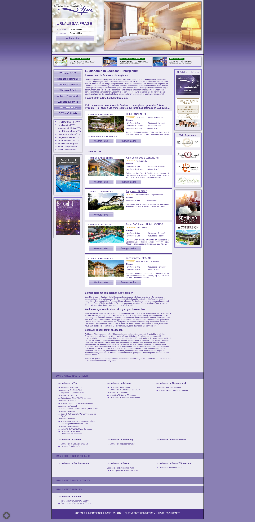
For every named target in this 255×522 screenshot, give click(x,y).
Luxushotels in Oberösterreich (171, 383)
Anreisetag (62, 29)
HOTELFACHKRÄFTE (169, 513)
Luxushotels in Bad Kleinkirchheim (74, 444)
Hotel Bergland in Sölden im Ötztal (74, 424)
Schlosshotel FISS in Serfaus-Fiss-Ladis (77, 403)
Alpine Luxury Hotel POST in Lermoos (76, 398)
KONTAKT (80, 513)
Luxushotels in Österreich (72, 376)
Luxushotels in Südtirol (69, 496)
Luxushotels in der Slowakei (73, 480)
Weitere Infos (101, 141)
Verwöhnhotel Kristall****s (69, 128)
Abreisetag (62, 33)
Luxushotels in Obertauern (117, 392)
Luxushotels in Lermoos (67, 395)
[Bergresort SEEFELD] (107, 210)
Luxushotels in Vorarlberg (120, 439)
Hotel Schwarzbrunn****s (69, 131)
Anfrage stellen (129, 141)
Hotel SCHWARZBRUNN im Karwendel (76, 429)
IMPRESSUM (95, 513)
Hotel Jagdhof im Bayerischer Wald (124, 471)
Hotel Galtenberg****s (68, 143)
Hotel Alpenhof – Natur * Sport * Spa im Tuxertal (80, 409)
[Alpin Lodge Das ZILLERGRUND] (107, 176)
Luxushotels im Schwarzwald (170, 468)
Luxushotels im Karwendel (68, 426)
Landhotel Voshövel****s (69, 134)
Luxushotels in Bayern (118, 463)
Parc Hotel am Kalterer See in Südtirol (76, 503)
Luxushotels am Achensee (71, 434)
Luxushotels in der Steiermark (171, 439)
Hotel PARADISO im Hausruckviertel (173, 390)
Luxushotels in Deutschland (73, 456)
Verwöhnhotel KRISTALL (139, 258)
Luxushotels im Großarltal (120, 387)
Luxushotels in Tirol (68, 383)
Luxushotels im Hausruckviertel (168, 388)
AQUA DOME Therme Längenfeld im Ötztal (78, 421)
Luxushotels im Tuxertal (67, 406)
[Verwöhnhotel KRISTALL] (107, 277)
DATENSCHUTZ (113, 513)
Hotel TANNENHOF (136, 114)
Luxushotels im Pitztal (66, 411)
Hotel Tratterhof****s (67, 150)
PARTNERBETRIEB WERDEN (140, 513)
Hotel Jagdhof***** (66, 125)
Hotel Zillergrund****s (67, 146)
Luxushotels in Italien (69, 489)
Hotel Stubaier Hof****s (68, 140)
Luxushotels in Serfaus (67, 401)
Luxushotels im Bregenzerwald (122, 444)
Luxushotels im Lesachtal (71, 446)
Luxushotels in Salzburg (119, 383)
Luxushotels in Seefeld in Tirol (70, 390)
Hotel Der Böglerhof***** (69, 122)
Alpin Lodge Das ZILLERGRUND (142, 157)
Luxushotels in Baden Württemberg (174, 463)
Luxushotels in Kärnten (69, 439)
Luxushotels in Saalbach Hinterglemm (125, 397)
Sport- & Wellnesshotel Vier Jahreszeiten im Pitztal (78, 415)
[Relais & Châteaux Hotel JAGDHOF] (107, 243)
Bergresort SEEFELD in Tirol (72, 393)
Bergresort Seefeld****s (68, 137)
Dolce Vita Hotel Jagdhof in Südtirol (75, 501)
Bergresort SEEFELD (136, 191)
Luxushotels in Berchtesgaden (73, 463)
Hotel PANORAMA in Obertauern (123, 395)
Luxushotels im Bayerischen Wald (120, 468)
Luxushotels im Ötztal (66, 419)
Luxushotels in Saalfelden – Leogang (125, 390)
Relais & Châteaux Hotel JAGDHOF (144, 224)
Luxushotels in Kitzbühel (70, 431)
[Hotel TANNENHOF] (107, 133)
